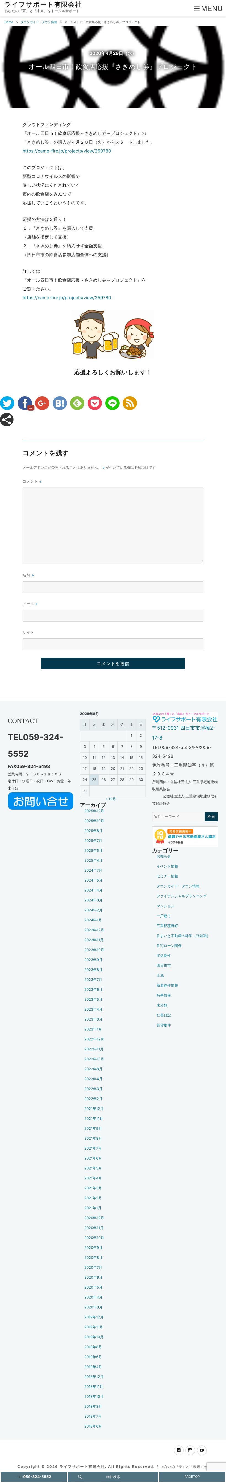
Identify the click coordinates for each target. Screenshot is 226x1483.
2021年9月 (93, 1128)
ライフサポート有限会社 (43, 4)
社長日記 (164, 1015)
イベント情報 (167, 866)
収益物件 (164, 956)
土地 (160, 975)
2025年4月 (93, 860)
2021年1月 (92, 1208)
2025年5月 (93, 850)
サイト (28, 632)
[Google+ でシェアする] (42, 403)
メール (30, 603)
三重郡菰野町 (167, 926)
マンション (165, 906)
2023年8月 (93, 970)
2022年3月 (93, 1089)
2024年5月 (93, 880)
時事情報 (164, 995)
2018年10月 (94, 1396)
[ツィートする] (7, 403)
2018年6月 (93, 1426)
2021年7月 (93, 1148)
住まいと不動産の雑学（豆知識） (183, 936)
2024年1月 (93, 920)
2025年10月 (94, 821)
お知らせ (164, 856)
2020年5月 (93, 1287)
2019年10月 (94, 1337)
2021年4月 (93, 1178)
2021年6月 (93, 1158)
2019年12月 (94, 1317)
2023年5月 (93, 999)
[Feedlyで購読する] (77, 403)
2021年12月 (94, 1109)
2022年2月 (93, 1099)
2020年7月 (93, 1267)
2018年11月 (93, 1387)
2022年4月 (93, 1079)
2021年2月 (93, 1198)
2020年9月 (93, 1248)
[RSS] (130, 403)
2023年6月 (93, 989)
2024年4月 (93, 890)
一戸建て (164, 916)
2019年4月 (93, 1367)
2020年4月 (93, 1297)
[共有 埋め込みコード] (7, 419)
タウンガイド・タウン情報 (178, 886)
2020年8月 (93, 1258)
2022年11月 (94, 1049)
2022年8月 (93, 1069)
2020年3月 (93, 1307)
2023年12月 (94, 930)
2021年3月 (93, 1188)
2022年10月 (94, 1059)
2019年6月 (93, 1357)
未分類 (162, 1005)
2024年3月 (93, 900)
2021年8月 (93, 1138)
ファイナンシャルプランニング (182, 896)
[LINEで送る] (112, 403)
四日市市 (164, 965)
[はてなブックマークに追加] (60, 403)
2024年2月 (93, 910)
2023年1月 (93, 1029)
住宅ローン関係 (169, 946)
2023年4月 (93, 1009)
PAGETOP (192, 1476)
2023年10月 (94, 950)
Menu (212, 8)
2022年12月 (94, 1039)
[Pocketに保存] (95, 403)
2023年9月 (93, 960)
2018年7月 (93, 1416)
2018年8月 (93, 1406)
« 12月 (111, 799)
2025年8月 (93, 831)
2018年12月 (94, 1377)
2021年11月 (93, 1119)
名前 (28, 574)
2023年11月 (94, 940)
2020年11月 (94, 1228)
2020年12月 (94, 1218)
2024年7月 (93, 870)
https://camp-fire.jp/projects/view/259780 (67, 151)
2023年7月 (93, 980)
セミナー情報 (167, 876)
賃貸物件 (164, 1025)
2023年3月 (93, 1019)
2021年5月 (93, 1168)
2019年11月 (93, 1327)
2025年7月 (93, 841)
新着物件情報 (167, 985)
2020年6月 (93, 1277)
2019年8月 (93, 1347)
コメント (32, 481)
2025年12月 (94, 811)
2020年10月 (94, 1238)
